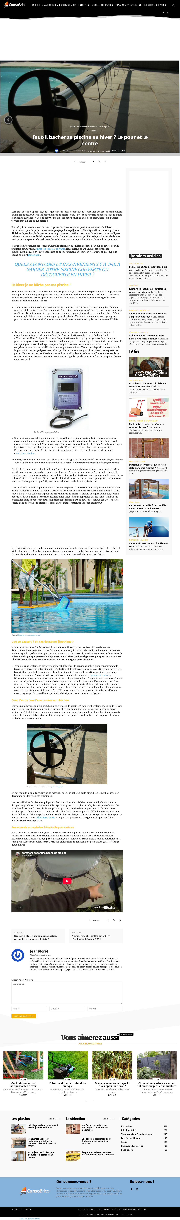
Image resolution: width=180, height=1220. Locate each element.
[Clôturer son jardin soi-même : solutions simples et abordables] (157, 1065)
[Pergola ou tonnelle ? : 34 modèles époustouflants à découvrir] (149, 489)
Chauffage (133, 285)
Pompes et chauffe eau (139, 310)
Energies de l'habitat (138, 540)
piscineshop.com (57, 787)
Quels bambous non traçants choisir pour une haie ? (112, 1085)
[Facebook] (163, 12)
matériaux (33, 255)
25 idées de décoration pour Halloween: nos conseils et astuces (96, 1141)
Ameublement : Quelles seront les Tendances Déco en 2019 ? (91, 937)
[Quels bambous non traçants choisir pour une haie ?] (112, 1065)
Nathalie (112, 1095)
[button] (173, 5)
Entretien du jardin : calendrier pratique (67, 1085)
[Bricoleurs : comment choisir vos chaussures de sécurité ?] (149, 367)
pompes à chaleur (100, 675)
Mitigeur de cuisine (137, 461)
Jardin (72, 127)
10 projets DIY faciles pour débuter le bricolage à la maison (41, 1154)
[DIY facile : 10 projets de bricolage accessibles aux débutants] (73, 1129)
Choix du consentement (30, 1219)
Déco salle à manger (138, 332)
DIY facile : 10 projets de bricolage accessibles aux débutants (95, 1127)
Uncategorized (136, 263)
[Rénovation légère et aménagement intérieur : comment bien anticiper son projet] (18, 1143)
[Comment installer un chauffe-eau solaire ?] (149, 527)
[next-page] (92, 1101)
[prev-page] (86, 1101)
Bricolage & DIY (136, 380)
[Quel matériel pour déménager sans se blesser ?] (149, 407)
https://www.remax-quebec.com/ (28, 635)
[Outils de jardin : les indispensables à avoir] (23, 1065)
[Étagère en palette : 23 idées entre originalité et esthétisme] (73, 1156)
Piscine (93, 131)
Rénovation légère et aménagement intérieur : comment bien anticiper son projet (42, 1142)
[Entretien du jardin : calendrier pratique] (68, 1065)
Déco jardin (134, 502)
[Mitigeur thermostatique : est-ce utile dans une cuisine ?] (149, 448)
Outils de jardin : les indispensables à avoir (23, 1085)
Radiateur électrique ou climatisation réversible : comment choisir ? (35, 937)
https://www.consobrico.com (40, 955)
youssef (23, 1095)
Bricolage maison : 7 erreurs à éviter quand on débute (43, 1126)
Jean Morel (66, 151)
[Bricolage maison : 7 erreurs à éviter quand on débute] (18, 1129)
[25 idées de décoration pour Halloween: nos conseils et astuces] (73, 1143)
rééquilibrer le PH (44, 817)
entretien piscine (25, 453)
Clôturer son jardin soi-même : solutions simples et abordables (156, 1085)
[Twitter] (167, 12)
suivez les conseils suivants (50, 249)
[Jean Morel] (57, 150)
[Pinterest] (105, 161)
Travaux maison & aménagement (143, 421)
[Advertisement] (90, 40)
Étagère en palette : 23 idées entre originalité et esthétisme (98, 1153)
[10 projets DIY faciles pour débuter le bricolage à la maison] (18, 1156)
